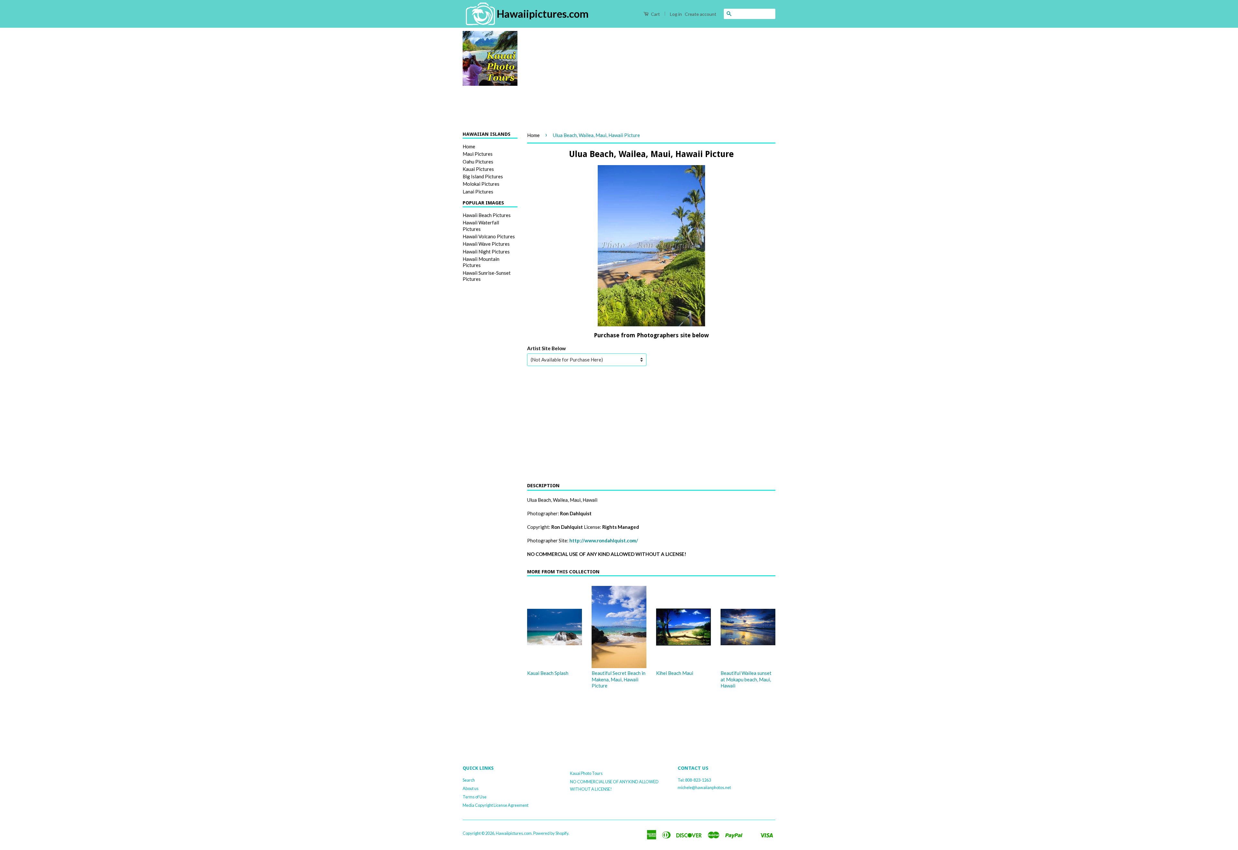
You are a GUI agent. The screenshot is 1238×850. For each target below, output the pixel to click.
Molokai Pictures (481, 184)
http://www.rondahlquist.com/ (603, 540)
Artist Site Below (546, 348)
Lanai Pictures (478, 191)
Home (469, 146)
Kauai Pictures (478, 169)
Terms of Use (474, 796)
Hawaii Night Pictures (486, 251)
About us (470, 788)
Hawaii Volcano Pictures (489, 236)
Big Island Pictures (483, 176)
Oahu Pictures (478, 161)
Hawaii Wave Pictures (486, 244)
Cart (655, 14)
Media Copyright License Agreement (495, 805)
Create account (700, 14)
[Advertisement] (651, 76)
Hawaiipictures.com (514, 833)
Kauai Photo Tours (586, 773)
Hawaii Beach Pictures (487, 215)
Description (543, 486)
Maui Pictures (478, 154)
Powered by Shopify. (551, 833)
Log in (676, 14)
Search (469, 780)
